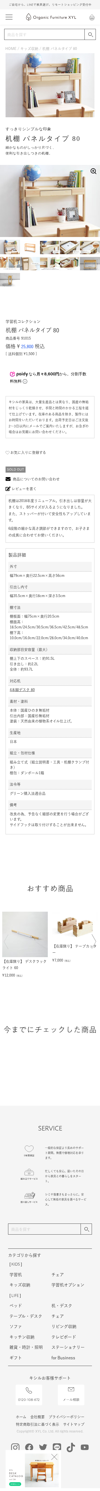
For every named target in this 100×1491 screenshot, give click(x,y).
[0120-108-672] (29, 1388)
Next (92, 944)
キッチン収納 (21, 1337)
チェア (57, 1275)
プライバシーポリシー (66, 1417)
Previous (7, 945)
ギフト (15, 1358)
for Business (63, 1358)
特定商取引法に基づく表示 (37, 1424)
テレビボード (63, 1337)
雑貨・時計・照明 (26, 1347)
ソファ (15, 1326)
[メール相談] (71, 1386)
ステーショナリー (68, 1347)
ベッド (15, 1306)
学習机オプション (67, 1285)
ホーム (21, 1417)
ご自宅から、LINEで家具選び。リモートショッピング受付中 (50, 4)
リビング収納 (63, 1326)
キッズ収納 (29, 48)
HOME (10, 48)
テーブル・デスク (25, 1316)
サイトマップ (73, 1424)
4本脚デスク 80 (22, 690)
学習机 (15, 1275)
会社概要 (37, 1417)
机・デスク (61, 1306)
